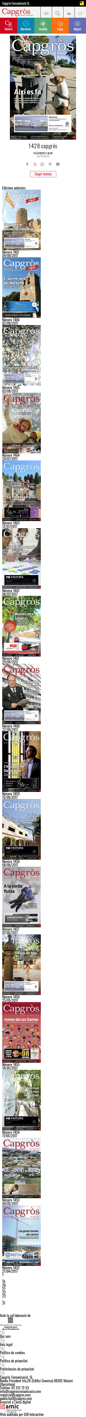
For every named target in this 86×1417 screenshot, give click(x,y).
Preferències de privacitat (17, 1369)
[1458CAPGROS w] (43, 829)
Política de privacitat (14, 1360)
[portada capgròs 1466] (43, 287)
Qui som (5, 1336)
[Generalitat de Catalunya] (43, 1323)
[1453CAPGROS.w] (43, 1168)
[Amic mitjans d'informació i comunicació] (43, 1408)
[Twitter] (35, 164)
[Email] (58, 164)
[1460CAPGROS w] (43, 694)
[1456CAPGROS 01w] (43, 964)
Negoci (77, 29)
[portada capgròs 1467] (43, 220)
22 (4, 1292)
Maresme (26, 29)
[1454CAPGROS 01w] (43, 1100)
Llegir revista (43, 174)
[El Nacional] (82, 3)
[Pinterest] (50, 164)
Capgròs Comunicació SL (16, 3)
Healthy (43, 29)
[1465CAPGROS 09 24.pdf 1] (43, 355)
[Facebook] (27, 164)
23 (4, 1296)
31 (3, 1303)
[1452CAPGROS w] (43, 1235)
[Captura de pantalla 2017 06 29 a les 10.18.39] (43, 626)
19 (3, 1281)
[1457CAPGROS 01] (43, 897)
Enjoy (60, 29)
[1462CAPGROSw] (43, 558)
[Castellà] (69, 12)
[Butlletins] (80, 12)
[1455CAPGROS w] (43, 1032)
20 (4, 1285)
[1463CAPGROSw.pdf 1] (43, 490)
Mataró (9, 29)
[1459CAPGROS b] (43, 761)
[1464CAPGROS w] (43, 423)
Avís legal (6, 1344)
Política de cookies (12, 1352)
